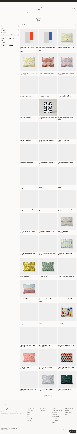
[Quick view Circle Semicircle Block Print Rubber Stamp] (60, 160)
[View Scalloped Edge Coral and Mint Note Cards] (48, 288)
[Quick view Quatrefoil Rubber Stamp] (22, 137)
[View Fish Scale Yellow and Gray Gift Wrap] (67, 37)
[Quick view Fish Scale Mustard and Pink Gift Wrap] (41, 92)
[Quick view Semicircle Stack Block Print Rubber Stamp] (60, 114)
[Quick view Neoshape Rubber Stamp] (41, 183)
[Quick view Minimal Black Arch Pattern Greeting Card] (41, 114)
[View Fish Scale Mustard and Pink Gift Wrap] (48, 85)
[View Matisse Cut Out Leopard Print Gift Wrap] (67, 312)
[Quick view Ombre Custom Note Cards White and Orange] (22, 386)
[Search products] (2, 8)
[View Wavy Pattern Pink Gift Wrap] (29, 357)
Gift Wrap (26, 12)
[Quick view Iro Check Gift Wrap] (41, 274)
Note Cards (36, 12)
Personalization (55, 412)
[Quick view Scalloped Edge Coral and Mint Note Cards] (41, 296)
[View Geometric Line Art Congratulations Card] (48, 243)
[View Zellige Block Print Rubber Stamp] (67, 199)
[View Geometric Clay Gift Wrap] (48, 335)
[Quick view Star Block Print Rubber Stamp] (22, 160)
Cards (31, 12)
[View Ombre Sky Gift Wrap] (29, 288)
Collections (49, 12)
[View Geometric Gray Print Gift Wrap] (48, 357)
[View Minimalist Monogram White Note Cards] (67, 288)
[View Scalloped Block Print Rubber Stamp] (48, 199)
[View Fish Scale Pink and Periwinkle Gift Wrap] (67, 62)
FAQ (66, 406)
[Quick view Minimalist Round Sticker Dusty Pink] (41, 228)
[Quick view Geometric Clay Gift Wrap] (41, 342)
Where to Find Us (55, 420)
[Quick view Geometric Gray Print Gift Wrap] (41, 364)
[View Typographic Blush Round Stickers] (29, 221)
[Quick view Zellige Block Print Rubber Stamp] (60, 206)
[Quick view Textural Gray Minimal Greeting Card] (22, 250)
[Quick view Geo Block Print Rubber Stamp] (60, 137)
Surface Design (55, 416)
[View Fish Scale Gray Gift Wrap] (67, 85)
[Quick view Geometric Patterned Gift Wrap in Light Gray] (41, 386)
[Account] (74, 8)
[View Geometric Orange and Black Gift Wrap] (67, 357)
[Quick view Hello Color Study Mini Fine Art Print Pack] (41, 45)
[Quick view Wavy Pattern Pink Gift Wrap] (22, 364)
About (53, 406)
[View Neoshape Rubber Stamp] (48, 176)
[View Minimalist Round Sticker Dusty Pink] (48, 221)
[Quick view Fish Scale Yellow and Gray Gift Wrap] (60, 45)
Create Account (68, 412)
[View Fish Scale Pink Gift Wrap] (29, 85)
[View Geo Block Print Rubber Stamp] (67, 130)
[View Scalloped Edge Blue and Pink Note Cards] (29, 312)
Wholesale (54, 418)
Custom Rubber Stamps (57, 410)
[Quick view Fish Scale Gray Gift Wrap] (60, 92)
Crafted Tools (8, 429)
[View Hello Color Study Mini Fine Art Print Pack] (48, 37)
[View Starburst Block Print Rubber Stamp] (67, 176)
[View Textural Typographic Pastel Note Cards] (67, 335)
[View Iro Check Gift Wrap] (48, 266)
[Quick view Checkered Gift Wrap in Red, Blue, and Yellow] (60, 250)
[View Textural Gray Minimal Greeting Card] (29, 243)
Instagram (66, 429)
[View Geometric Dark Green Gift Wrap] (67, 379)
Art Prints (28, 416)
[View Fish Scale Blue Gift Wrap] (29, 107)
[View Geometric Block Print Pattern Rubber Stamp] (48, 152)
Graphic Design (55, 414)
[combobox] (10, 30)
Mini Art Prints (43, 12)
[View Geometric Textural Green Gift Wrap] (29, 335)
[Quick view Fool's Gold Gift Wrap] (22, 274)
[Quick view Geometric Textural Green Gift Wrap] (22, 342)
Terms (74, 429)
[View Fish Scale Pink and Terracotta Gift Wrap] (48, 62)
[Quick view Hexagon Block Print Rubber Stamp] (41, 137)
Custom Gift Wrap (30, 408)
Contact (54, 422)
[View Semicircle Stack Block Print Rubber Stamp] (67, 107)
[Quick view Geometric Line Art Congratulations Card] (41, 250)
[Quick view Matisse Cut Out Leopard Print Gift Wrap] (60, 319)
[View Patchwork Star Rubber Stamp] (29, 199)
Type (2, 28)
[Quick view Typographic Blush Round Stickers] (22, 228)
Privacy (70, 429)
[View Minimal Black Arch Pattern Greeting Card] (48, 107)
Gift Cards (67, 410)
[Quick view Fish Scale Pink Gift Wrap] (22, 92)
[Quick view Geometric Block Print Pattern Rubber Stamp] (41, 160)
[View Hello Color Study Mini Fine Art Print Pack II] (29, 37)
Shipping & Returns (69, 408)
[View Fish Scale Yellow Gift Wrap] (29, 62)
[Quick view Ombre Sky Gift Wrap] (22, 296)
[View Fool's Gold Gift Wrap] (29, 266)
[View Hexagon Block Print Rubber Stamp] (48, 130)
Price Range (3, 32)
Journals (28, 414)
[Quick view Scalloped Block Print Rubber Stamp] (41, 206)
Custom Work (55, 408)
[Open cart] (72, 8)
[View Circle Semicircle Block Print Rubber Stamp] (67, 152)
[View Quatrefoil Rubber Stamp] (29, 130)
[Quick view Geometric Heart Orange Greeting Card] (60, 274)
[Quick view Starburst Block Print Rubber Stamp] (60, 183)
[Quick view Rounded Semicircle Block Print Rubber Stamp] (22, 183)
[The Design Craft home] (38, 7)
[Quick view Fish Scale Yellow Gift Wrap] (22, 69)
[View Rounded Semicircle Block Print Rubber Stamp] (29, 176)
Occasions (3, 42)
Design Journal (43, 408)
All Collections (42, 406)
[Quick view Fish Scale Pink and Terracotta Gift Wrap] (41, 69)
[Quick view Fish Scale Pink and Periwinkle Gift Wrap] (60, 69)
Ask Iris (73, 431)
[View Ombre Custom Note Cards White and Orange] (29, 379)
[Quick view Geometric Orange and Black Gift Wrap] (60, 364)
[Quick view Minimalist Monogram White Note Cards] (60, 296)
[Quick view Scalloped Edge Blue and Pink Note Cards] (22, 319)
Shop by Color (42, 410)
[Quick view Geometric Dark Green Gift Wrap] (60, 386)
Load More (48, 395)
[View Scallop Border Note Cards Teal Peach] (48, 312)
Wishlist (66, 414)
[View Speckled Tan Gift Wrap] (67, 221)
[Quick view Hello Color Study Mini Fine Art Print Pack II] (22, 45)
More (55, 12)
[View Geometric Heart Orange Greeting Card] (67, 266)
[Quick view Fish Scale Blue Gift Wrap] (22, 114)
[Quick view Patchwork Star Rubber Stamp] (22, 206)
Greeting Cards (30, 410)
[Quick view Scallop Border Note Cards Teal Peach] (41, 319)
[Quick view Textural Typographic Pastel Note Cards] (60, 342)
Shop (21, 12)
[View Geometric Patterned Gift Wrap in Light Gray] (48, 379)
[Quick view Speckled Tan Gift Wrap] (60, 228)
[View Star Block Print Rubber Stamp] (29, 152)
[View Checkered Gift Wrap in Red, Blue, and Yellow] (67, 243)
